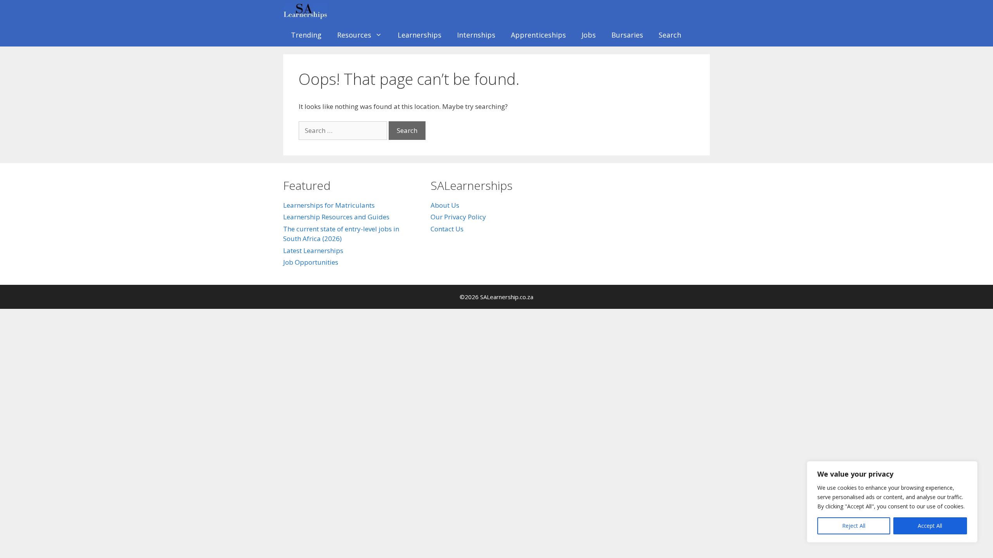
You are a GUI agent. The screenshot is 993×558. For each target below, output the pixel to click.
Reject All (853, 525)
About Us (445, 205)
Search (670, 35)
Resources (354, 35)
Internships (476, 35)
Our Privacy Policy (458, 216)
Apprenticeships (538, 35)
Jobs (588, 35)
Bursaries (627, 35)
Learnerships (419, 35)
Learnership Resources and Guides (336, 216)
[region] (892, 501)
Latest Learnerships (313, 250)
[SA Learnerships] (307, 11)
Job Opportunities (310, 262)
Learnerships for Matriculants (329, 205)
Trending (306, 35)
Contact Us (447, 228)
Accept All (930, 525)
